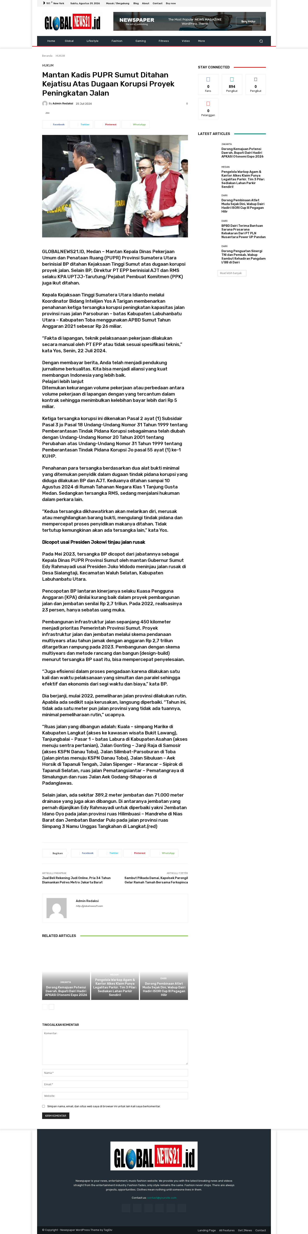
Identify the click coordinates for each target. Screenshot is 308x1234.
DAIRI (163, 978)
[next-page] (51, 1007)
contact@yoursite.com (161, 1197)
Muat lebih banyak (231, 273)
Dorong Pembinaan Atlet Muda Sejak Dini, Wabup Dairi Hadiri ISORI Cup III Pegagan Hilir (163, 989)
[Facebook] (243, 3)
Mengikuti (232, 77)
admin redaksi (63, 103)
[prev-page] (44, 1007)
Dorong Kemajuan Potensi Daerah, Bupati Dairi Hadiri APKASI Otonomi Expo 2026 (66, 991)
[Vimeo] (258, 3)
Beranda (47, 56)
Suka (208, 77)
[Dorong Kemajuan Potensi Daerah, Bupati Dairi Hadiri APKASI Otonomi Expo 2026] (66, 971)
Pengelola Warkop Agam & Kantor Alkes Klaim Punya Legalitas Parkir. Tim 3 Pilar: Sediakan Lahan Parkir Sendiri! (115, 987)
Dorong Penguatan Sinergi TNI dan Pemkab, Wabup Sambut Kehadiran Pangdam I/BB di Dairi (243, 256)
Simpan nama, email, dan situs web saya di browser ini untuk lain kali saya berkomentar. (103, 1106)
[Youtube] (263, 3)
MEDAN (114, 975)
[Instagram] (248, 3)
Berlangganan (208, 101)
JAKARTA (65, 982)
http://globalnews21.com (89, 906)
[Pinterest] (159, 1208)
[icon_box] (173, 4)
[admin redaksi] (45, 103)
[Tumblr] (171, 1208)
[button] (261, 41)
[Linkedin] (148, 1208)
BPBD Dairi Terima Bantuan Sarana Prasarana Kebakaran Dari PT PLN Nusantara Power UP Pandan (243, 231)
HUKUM (60, 56)
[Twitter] (253, 3)
